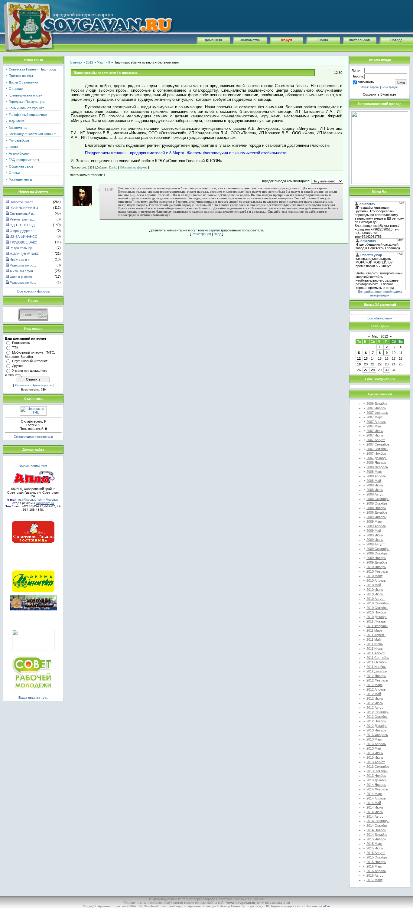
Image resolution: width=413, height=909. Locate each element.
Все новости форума (33, 291)
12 (359, 358)
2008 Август (375, 494)
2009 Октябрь (377, 553)
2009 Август (375, 544)
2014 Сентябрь (377, 821)
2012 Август (375, 707)
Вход (217, 234)
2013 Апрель (376, 744)
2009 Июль (374, 539)
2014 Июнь (374, 807)
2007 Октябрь (377, 449)
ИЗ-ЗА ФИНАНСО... (25, 236)
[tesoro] (82, 205)
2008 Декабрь (376, 512)
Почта (323, 40)
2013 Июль (374, 757)
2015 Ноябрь (376, 862)
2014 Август (375, 816)
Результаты (22, 385)
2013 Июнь (374, 753)
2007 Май (373, 426)
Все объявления (379, 318)
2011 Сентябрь (377, 657)
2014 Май (373, 803)
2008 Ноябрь (376, 508)
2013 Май (373, 748)
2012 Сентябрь (377, 712)
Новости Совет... (22, 202)
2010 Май (373, 585)
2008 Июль (374, 490)
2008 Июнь (374, 485)
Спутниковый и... (23, 213)
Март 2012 (380, 336)
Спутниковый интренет (29, 361)
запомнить (366, 82)
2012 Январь (376, 676)
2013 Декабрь (376, 780)
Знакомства (250, 40)
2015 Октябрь (377, 857)
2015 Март (374, 843)
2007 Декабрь (376, 458)
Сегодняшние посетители (33, 436)
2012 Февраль (377, 680)
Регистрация (201, 234)
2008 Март (374, 471)
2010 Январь (376, 567)
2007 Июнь (374, 431)
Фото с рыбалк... (22, 277)
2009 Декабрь (376, 562)
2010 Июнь (374, 589)
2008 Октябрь (377, 503)
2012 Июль (374, 703)
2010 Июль (374, 594)
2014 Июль (374, 812)
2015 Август (375, 853)
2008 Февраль (377, 467)
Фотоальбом (359, 40)
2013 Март (374, 739)
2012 (89, 62)
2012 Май (373, 694)
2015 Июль (374, 848)
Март (101, 62)
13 (366, 358)
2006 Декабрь (376, 403)
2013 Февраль (377, 735)
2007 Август (375, 440)
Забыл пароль (370, 87)
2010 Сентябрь (377, 603)
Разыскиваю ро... (23, 265)
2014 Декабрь (376, 834)
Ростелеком (21, 343)
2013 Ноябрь (376, 775)
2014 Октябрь (377, 825)
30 (387, 370)
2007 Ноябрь (376, 453)
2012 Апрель (376, 689)
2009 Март (374, 521)
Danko (113, 167)
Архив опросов (42, 385)
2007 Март (374, 417)
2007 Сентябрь (377, 444)
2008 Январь (376, 462)
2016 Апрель (376, 871)
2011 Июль (374, 648)
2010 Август (375, 598)
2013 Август (375, 762)
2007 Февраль (377, 412)
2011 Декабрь (376, 671)
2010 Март (374, 576)
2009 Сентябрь (377, 549)
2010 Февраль (377, 571)
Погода (396, 40)
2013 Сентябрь (377, 766)
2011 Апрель (375, 635)
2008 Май (373, 480)
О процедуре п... (22, 231)
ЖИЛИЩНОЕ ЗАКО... (26, 254)
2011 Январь (376, 621)
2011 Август (375, 653)
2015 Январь (376, 839)
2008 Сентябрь (377, 499)
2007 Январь (376, 408)
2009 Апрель (376, 526)
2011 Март (374, 630)
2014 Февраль (377, 789)
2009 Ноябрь (376, 558)
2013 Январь (376, 730)
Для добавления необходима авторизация (380, 293)
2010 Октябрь (377, 608)
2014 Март (374, 794)
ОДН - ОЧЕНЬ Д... (23, 225)
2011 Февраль (377, 626)
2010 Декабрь (376, 617)
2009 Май (373, 530)
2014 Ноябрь (376, 830)
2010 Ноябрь (376, 612)
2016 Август (375, 875)
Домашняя (213, 40)
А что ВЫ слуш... (23, 271)
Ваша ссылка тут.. (32, 697)
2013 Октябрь (377, 771)
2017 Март (374, 880)
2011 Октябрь (376, 662)
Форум (286, 40)
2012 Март (374, 685)
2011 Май (373, 639)
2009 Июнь (374, 535)
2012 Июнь (374, 698)
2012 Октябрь (377, 716)
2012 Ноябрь (376, 721)
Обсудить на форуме (133, 167)
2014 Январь (376, 784)
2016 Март (374, 866)
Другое (17, 366)
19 (359, 364)
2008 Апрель (376, 476)
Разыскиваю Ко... (23, 282)
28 (373, 370)
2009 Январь (376, 517)
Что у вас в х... (21, 259)
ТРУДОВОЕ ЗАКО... (25, 242)
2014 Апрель (376, 798)
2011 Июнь (374, 644)
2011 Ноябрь (376, 667)
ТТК (15, 347)
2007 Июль (374, 435)
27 (366, 370)
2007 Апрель (376, 421)
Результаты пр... (22, 219)
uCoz (326, 906)
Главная (76, 62)
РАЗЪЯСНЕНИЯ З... (25, 208)
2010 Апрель (376, 580)
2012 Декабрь (376, 726)
